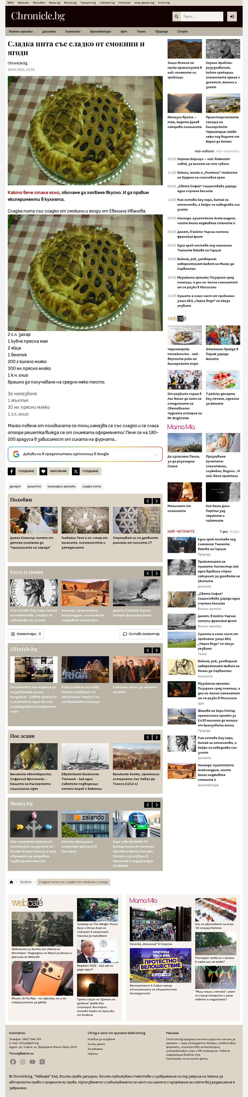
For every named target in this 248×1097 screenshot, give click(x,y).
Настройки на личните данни (187, 1059)
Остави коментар (144, 634)
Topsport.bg (88, 3)
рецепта (34, 486)
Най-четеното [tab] (227, 151)
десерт (15, 486)
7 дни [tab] (224, 531)
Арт (124, 31)
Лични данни (96, 1044)
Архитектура (100, 31)
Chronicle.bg (18, 63)
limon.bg (164, 3)
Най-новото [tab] (204, 151)
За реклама (95, 1049)
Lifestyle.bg (107, 3)
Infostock (124, 3)
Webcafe (23, 3)
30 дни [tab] (234, 531)
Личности (72, 31)
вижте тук (192, 1055)
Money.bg (70, 3)
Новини (93, 1054)
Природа (161, 31)
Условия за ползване (101, 1039)
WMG (10, 3)
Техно (141, 31)
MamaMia (39, 3)
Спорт (183, 31)
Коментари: (29, 634)
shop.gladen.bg (144, 3)
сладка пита (91, 486)
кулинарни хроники (62, 486)
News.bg (54, 3)
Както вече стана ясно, (34, 193)
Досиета (49, 31)
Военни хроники (21, 31)
